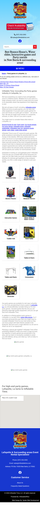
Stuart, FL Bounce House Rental (9, 85)
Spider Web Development (31, 500)
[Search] (35, 47)
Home (4, 73)
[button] (20, 68)
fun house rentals (30, 125)
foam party (20, 125)
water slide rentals (21, 130)
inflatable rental (31, 107)
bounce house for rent (9, 125)
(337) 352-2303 (21, 35)
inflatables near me (16, 128)
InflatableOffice (24, 497)
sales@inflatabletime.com (20, 37)
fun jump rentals (7, 126)
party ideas (10, 130)
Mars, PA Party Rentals (7, 87)
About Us (20, 483)
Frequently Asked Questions (20, 486)
